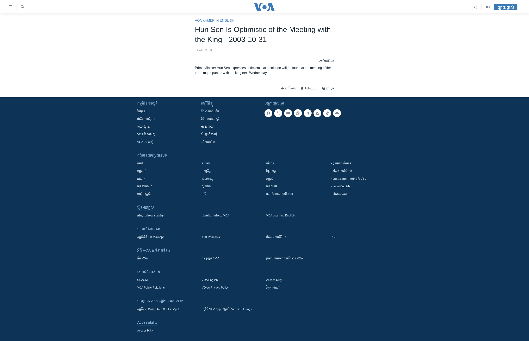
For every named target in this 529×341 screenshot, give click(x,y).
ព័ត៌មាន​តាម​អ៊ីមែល (276, 237)
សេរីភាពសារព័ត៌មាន (341, 171)
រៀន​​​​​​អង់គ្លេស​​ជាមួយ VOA (215, 215)
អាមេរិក (141, 178)
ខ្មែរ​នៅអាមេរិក (144, 186)
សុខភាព (206, 186)
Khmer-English (340, 186)
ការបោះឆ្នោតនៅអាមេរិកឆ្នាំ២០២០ (349, 178)
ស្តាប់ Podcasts (211, 237)
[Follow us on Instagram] (298, 113)
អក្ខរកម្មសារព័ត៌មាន (341, 163)
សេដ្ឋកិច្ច (206, 171)
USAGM (142, 280)
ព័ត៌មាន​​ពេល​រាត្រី (210, 119)
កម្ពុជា (140, 163)
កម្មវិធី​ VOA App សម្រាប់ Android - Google (227, 309)
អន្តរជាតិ (141, 171)
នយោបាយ (207, 163)
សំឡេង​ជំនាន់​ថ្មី (209, 134)
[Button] (326, 60)
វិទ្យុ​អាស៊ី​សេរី (272, 287)
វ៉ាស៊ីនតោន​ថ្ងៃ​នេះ (146, 119)
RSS (333, 237)
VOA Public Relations (151, 287)
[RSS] (317, 113)
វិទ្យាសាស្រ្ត (272, 171)
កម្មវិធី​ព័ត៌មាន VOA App (150, 237)
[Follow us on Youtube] (288, 113)
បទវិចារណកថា (339, 194)
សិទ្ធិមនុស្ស (207, 178)
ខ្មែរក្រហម (271, 186)
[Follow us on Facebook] (268, 113)
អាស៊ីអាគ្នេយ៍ (144, 194)
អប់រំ (204, 194)
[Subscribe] (337, 113)
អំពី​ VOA (142, 258)
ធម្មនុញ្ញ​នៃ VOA (210, 258)
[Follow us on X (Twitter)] (278, 113)
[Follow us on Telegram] (308, 113)
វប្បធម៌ (270, 178)
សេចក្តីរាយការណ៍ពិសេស (279, 194)
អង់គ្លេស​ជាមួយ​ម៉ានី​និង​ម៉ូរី (150, 215)
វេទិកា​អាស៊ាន (208, 142)
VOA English (210, 280)
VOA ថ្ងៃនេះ (143, 126)
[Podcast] (327, 113)
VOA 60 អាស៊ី (145, 142)
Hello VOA (207, 126)
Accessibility (274, 280)
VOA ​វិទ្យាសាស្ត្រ (146, 134)
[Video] (488, 7)
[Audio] (475, 7)
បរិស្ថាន (270, 163)
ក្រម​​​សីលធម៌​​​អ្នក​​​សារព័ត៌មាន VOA (284, 258)
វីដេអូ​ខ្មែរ (141, 111)
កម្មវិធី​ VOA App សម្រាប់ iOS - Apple (159, 309)
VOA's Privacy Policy (215, 287)
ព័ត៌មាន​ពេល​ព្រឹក (210, 111)
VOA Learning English (280, 215)
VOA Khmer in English (214, 20)
